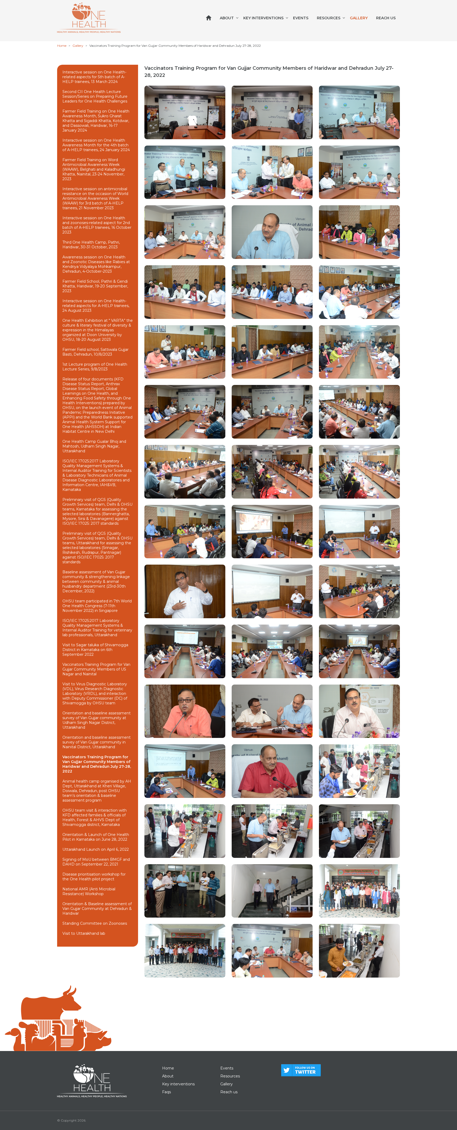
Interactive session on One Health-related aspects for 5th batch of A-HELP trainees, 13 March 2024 (94, 77)
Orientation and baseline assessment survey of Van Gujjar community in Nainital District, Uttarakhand (96, 742)
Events (300, 18)
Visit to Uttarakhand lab (83, 933)
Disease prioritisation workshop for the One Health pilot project (94, 876)
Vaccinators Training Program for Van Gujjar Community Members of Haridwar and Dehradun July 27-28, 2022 (96, 764)
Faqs (166, 1092)
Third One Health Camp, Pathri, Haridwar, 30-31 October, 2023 (91, 244)
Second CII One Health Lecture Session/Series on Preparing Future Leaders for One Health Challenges (94, 96)
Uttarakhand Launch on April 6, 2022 (95, 849)
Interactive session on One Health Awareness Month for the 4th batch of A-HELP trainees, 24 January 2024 (96, 145)
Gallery (359, 18)
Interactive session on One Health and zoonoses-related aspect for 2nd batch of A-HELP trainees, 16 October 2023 (96, 225)
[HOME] (208, 18)
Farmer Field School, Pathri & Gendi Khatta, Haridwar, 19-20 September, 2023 (95, 286)
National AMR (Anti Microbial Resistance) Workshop (88, 891)
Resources (328, 18)
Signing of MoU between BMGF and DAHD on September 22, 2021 (96, 862)
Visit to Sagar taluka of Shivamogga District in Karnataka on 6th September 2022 (95, 650)
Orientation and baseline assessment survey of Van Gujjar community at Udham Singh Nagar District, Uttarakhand (96, 720)
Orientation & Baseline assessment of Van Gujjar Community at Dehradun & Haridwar (97, 908)
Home (61, 46)
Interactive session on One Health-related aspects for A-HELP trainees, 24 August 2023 (95, 306)
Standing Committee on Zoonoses (94, 923)
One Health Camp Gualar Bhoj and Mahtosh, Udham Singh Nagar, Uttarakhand (94, 446)
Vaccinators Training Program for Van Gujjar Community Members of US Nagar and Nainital (96, 669)
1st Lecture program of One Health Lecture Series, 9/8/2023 (94, 366)
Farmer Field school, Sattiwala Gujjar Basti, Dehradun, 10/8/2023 (95, 352)
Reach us (386, 18)
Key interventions (263, 18)
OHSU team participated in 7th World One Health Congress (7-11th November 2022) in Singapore (97, 606)
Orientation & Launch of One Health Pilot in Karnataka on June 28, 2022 (95, 837)
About (227, 18)
